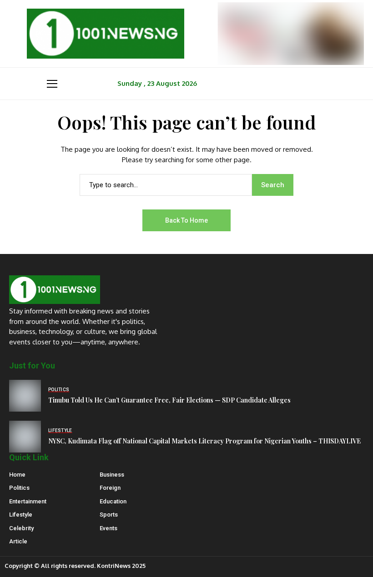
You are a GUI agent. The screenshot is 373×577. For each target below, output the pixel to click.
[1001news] (105, 34)
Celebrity (21, 528)
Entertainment (27, 501)
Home (17, 474)
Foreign (110, 487)
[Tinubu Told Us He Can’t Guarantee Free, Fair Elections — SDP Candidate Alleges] (25, 396)
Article (18, 541)
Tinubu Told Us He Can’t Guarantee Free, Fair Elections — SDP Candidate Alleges (169, 400)
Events (108, 528)
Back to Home (186, 220)
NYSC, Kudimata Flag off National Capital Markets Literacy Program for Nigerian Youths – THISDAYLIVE (204, 441)
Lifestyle (20, 514)
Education (113, 501)
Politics (19, 487)
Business (112, 474)
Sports (109, 514)
